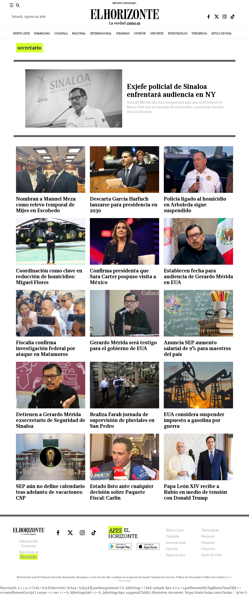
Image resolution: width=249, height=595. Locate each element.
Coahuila (61, 33)
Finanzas (123, 33)
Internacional (101, 33)
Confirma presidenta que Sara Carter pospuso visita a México (123, 276)
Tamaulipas (42, 33)
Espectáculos (177, 33)
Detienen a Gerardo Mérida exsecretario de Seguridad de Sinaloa (50, 420)
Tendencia (199, 33)
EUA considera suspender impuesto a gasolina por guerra (194, 420)
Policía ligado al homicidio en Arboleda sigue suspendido (195, 205)
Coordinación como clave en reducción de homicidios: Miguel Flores (49, 276)
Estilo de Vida (221, 33)
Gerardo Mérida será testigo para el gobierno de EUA (123, 345)
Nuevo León (21, 33)
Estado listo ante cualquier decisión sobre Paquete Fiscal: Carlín (121, 492)
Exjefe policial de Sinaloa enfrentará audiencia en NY (171, 90)
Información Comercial (28, 543)
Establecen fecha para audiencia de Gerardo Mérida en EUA (198, 276)
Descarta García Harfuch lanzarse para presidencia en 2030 (123, 205)
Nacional (79, 33)
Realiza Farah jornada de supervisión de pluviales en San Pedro (122, 420)
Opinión (140, 33)
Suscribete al (28, 554)
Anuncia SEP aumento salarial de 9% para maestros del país (197, 348)
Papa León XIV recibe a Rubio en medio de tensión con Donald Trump (195, 492)
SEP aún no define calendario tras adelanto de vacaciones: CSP (50, 492)
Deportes (157, 33)
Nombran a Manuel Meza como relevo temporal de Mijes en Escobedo (46, 205)
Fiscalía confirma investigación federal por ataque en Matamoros (45, 348)
